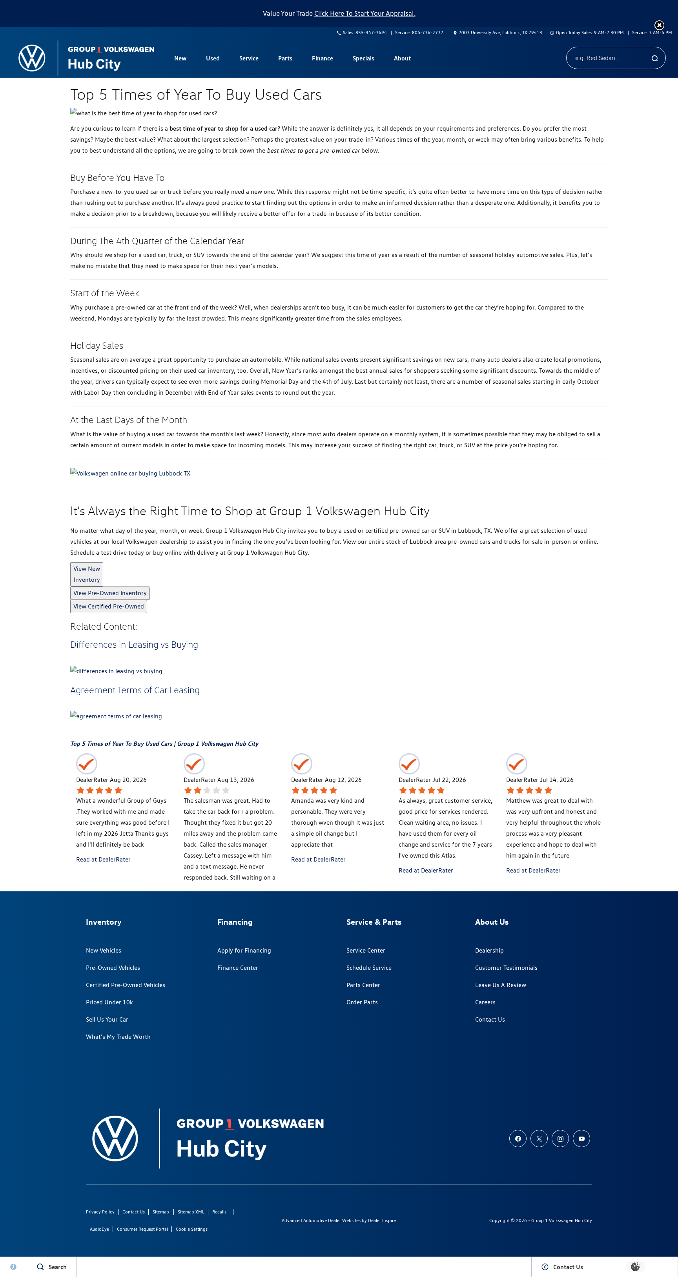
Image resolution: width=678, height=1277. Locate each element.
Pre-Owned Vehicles (113, 967)
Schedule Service (369, 967)
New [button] (181, 59)
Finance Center (237, 967)
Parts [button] (285, 59)
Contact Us (490, 1019)
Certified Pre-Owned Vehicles (125, 985)
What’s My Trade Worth (118, 1036)
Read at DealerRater (103, 859)
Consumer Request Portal (142, 1229)
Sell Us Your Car (107, 1019)
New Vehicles (103, 950)
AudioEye (99, 1229)
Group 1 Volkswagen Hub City (217, 743)
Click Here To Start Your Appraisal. (365, 13)
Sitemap (161, 1212)
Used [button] (213, 59)
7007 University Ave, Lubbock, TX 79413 (500, 32)
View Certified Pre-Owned (108, 606)
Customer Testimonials (506, 967)
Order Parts (362, 1002)
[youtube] (581, 1138)
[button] (659, 25)
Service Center (365, 950)
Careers (485, 1002)
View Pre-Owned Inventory (110, 593)
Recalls (219, 1212)
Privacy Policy (100, 1212)
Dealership (489, 950)
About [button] (402, 59)
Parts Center (363, 985)
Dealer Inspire (382, 1220)
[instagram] (560, 1138)
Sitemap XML (191, 1212)
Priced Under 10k (109, 1002)
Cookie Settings (192, 1229)
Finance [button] (322, 59)
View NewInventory (86, 574)
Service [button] (249, 59)
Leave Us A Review (500, 985)
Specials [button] (363, 59)
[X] (539, 1138)
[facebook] (518, 1138)
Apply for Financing (244, 950)
